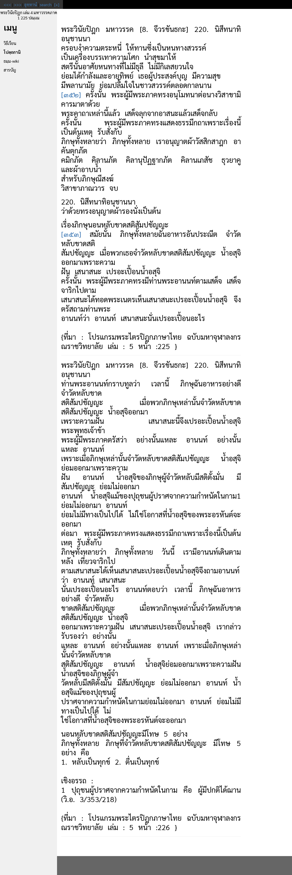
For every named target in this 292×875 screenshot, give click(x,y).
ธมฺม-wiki (11, 61)
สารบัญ (10, 69)
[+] (56, 4)
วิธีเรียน (10, 43)
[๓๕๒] (71, 94)
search (46, 4)
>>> (17, 4)
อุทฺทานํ (30, 4)
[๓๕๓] (71, 233)
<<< (7, 4)
